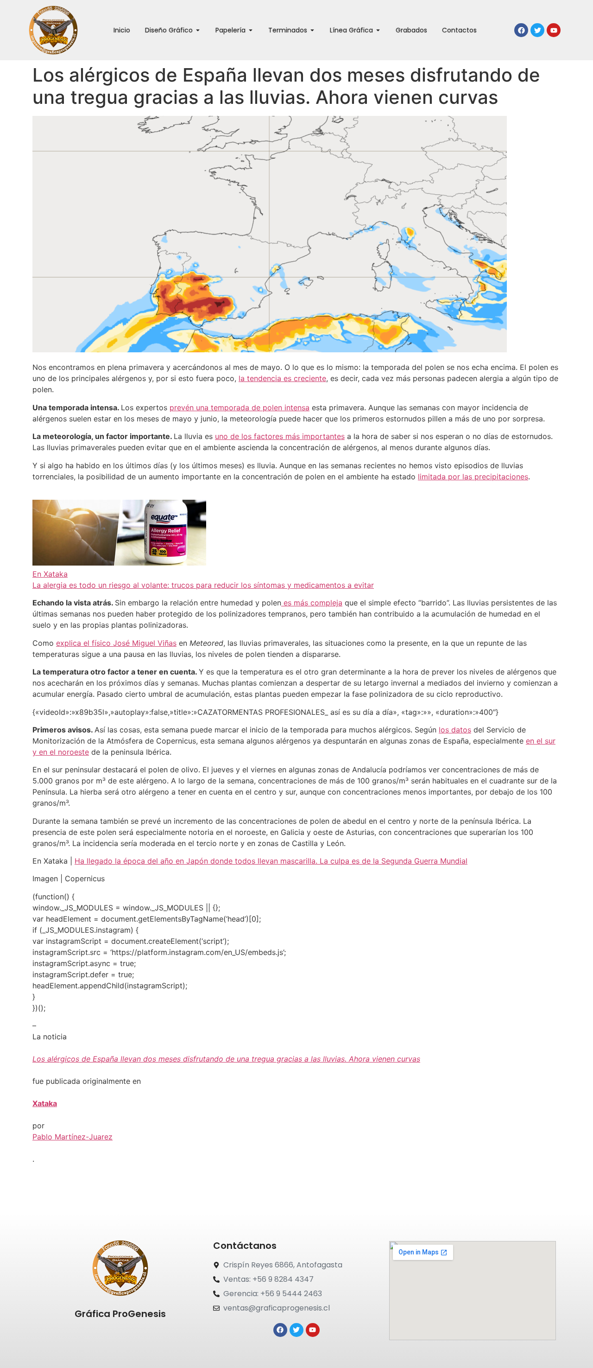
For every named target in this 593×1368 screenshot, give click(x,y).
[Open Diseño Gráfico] (198, 30)
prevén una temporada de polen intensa (239, 407)
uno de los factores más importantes (280, 436)
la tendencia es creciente (282, 378)
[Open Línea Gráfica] (378, 30)
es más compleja (311, 602)
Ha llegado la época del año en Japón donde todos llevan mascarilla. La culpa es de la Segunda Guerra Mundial (271, 860)
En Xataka (50, 574)
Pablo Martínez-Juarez (72, 1136)
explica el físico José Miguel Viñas (116, 643)
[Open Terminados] (312, 30)
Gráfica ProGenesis (120, 1313)
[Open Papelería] (250, 30)
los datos (455, 729)
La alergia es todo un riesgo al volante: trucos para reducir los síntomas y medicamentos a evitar (203, 585)
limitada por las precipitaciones (473, 476)
